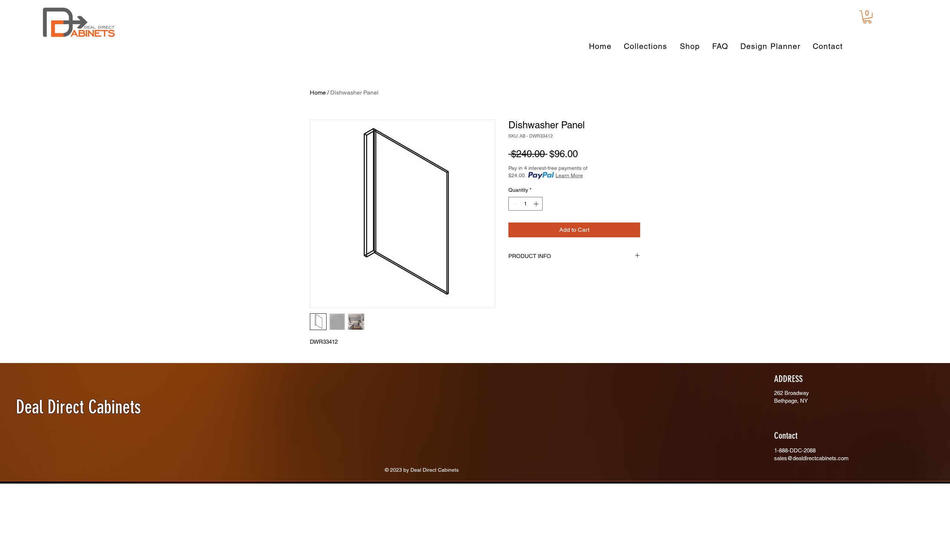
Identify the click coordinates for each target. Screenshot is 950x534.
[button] (867, 16)
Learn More (569, 175)
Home (318, 92)
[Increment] (536, 203)
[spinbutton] (525, 203)
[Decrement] (514, 203)
